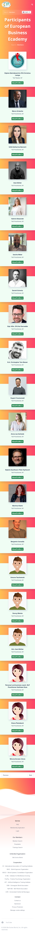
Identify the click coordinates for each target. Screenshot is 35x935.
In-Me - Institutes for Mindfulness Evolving (17, 876)
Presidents (17, 844)
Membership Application (17, 827)
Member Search (17, 841)
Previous (5, 775)
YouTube (9, 922)
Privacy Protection (17, 907)
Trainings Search (18, 847)
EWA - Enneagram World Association (17, 885)
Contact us (17, 900)
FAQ (17, 824)
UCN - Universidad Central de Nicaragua (18, 892)
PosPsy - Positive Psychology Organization (17, 879)
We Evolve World (17, 857)
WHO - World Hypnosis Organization (17, 869)
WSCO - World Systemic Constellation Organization (17, 872)
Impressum (17, 904)
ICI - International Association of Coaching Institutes (18, 866)
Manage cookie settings (17, 910)
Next (30, 775)
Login (17, 831)
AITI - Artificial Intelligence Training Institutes (17, 882)
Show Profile (16, 83)
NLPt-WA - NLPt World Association (18, 888)
